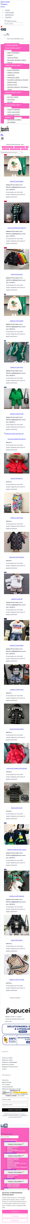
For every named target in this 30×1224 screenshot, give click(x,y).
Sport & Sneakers (13, 52)
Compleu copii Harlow (16, 896)
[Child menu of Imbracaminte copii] (8, 95)
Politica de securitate (8, 1064)
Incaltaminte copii (9, 1178)
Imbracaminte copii (10, 1169)
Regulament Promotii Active (10, 1066)
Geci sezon (11, 99)
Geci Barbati (11, 122)
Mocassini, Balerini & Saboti (16, 60)
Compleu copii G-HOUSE (16, 979)
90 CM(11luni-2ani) (7, 147)
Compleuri (10, 75)
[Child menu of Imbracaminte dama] (8, 68)
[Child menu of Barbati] (18, 118)
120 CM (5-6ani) (15, 149)
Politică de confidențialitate (9, 1062)
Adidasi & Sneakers (13, 109)
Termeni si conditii (7, 1058)
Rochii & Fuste (12, 84)
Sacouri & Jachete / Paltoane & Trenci (17, 88)
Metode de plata (6, 1082)
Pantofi (9, 62)
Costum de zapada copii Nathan (17, 768)
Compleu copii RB (16, 599)
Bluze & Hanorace (13, 70)
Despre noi (9, 15)
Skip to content (5, 1)
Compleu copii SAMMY (17, 645)
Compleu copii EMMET (17, 181)
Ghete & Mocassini (13, 112)
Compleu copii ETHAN (16, 689)
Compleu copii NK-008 (17, 414)
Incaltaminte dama (10, 1141)
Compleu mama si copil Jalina (16, 849)
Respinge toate (15, 1220)
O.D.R (4, 1091)
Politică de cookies (7, 1060)
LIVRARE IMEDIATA (11, 45)
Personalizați (15, 1216)
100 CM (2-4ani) (20, 147)
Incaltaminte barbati (14, 119)
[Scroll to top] (2, 1126)
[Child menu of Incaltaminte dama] (8, 51)
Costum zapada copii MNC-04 (17, 228)
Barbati (6, 1187)
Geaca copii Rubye (16, 940)
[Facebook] (2, 30)
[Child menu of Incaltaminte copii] (8, 107)
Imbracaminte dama (10, 1153)
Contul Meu (9, 12)
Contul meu (5, 1080)
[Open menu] (2, 139)
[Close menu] (1, 1129)
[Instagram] (4, 30)
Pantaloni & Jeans (13, 77)
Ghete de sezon (12, 57)
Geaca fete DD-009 (16, 274)
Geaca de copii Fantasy (16, 557)
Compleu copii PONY (16, 367)
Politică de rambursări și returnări (11, 1089)
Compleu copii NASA (16, 518)
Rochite (10, 102)
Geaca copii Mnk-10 (17, 478)
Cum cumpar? (6, 1084)
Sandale (10, 55)
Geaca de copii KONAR (17, 729)
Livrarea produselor (7, 1086)
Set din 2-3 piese (12, 97)
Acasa (7, 10)
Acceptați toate (15, 1211)
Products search (11, 21)
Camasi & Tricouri (13, 72)
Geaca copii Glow (16, 808)
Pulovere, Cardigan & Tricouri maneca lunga (17, 81)
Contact (8, 17)
